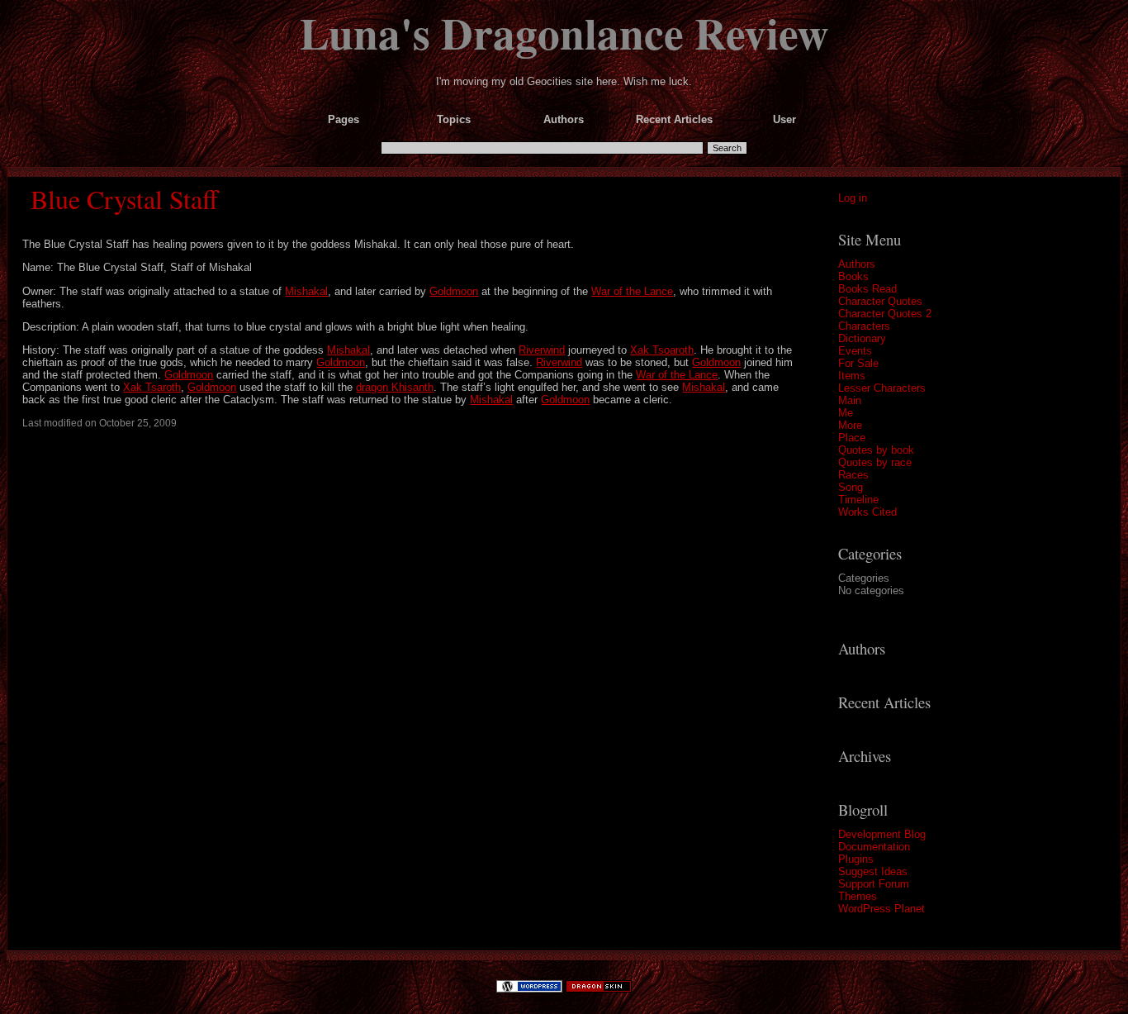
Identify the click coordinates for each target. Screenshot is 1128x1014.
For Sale (858, 363)
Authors (856, 264)
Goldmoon (453, 291)
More (850, 425)
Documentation (874, 846)
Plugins (856, 859)
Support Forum (873, 884)
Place (851, 437)
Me (845, 413)
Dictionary (862, 338)
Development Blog (882, 834)
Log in (852, 198)
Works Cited (867, 512)
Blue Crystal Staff (124, 199)
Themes (857, 896)
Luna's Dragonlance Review (564, 32)
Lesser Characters (882, 388)
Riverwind (542, 350)
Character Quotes (880, 301)
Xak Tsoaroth (662, 350)
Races (853, 475)
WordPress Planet (881, 908)
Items (851, 375)
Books (853, 276)
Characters (864, 326)
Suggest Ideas (873, 871)
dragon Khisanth (395, 387)
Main (849, 400)
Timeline (858, 499)
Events (855, 351)
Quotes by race (875, 462)
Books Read (867, 289)
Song (850, 487)
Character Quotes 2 (884, 313)
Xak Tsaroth (152, 387)
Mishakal (306, 291)
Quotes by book (876, 450)
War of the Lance (632, 291)
